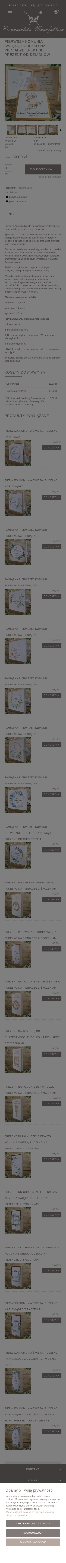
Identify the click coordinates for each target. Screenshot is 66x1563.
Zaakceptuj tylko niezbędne (33, 1523)
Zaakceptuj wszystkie (33, 1542)
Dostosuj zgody (33, 1533)
